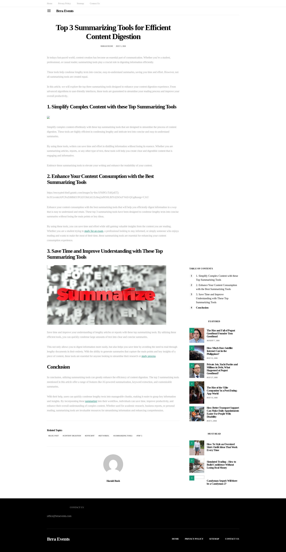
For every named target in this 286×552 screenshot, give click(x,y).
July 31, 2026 (212, 358)
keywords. (104, 436)
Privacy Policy (64, 3)
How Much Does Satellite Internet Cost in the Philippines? (220, 351)
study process (149, 356)
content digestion (72, 436)
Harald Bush (107, 46)
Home (49, 3)
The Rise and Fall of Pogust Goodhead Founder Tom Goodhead (221, 333)
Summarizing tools (123, 436)
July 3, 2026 (212, 421)
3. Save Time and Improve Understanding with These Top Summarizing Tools (212, 298)
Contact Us (94, 3)
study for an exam (93, 231)
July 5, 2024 (121, 46)
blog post (54, 436)
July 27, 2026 (212, 377)
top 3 (139, 436)
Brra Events (64, 11)
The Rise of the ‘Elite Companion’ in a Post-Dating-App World (222, 390)
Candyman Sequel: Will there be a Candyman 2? (222, 482)
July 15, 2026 (212, 398)
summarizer (91, 401)
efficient (90, 436)
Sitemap (80, 3)
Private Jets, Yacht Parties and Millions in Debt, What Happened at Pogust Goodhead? (222, 369)
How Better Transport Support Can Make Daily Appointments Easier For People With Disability (223, 412)
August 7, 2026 (213, 340)
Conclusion (202, 307)
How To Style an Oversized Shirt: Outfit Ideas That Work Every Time (222, 447)
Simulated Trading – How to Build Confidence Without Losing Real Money (221, 464)
